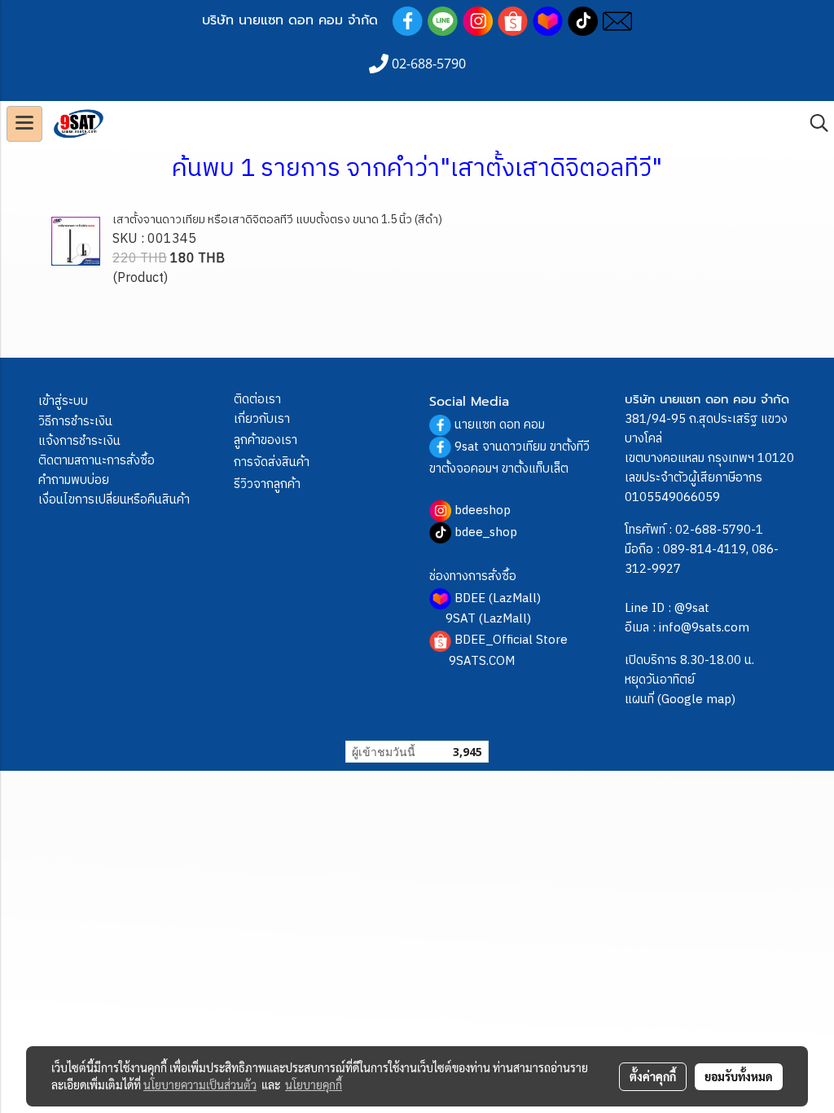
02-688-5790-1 (719, 530)
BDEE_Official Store (511, 640)
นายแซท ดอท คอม (499, 425)
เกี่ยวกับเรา (262, 419)
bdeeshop (482, 510)
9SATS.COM (482, 661)
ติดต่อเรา (257, 399)
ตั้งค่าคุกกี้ (653, 1076)
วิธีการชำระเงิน (75, 421)
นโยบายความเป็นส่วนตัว (200, 1084)
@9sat (691, 608)
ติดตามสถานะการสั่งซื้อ (96, 461)
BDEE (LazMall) (497, 598)
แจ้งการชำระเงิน (79, 441)
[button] (813, 123)
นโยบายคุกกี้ (313, 1084)
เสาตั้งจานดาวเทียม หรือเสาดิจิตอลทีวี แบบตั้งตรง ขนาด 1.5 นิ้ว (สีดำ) (277, 219)
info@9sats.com (704, 628)
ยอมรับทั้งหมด (739, 1076)
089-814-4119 (704, 549)
